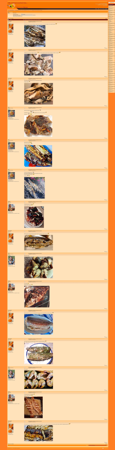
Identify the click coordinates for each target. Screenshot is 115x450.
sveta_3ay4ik (10, 49)
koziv (8, 253)
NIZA (8, 107)
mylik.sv (9, 201)
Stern (30, 10)
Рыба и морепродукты (24, 10)
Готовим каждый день (17, 10)
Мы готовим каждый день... (18, 3)
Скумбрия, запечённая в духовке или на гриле (37, 10)
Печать (106, 18)
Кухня (21, 10)
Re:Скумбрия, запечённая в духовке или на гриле (35, 21)
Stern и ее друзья (22, 7)
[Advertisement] (3, 15)
